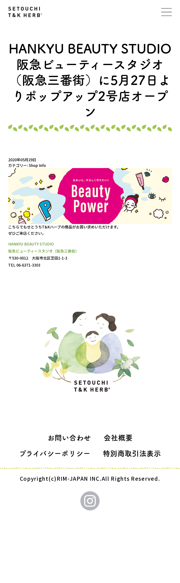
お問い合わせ (69, 437)
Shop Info (37, 165)
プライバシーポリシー (54, 453)
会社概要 (118, 437)
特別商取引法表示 (132, 453)
